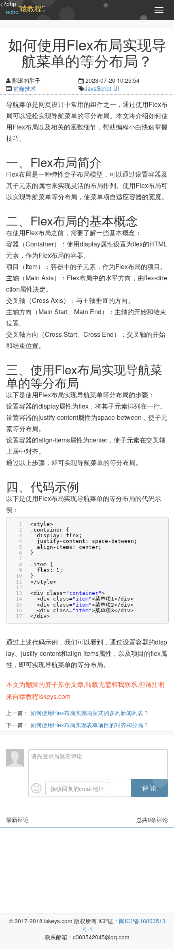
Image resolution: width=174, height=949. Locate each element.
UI (116, 88)
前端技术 (24, 88)
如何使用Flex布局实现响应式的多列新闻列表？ (89, 713)
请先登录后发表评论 (56, 756)
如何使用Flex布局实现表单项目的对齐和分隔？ (89, 725)
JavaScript (98, 88)
